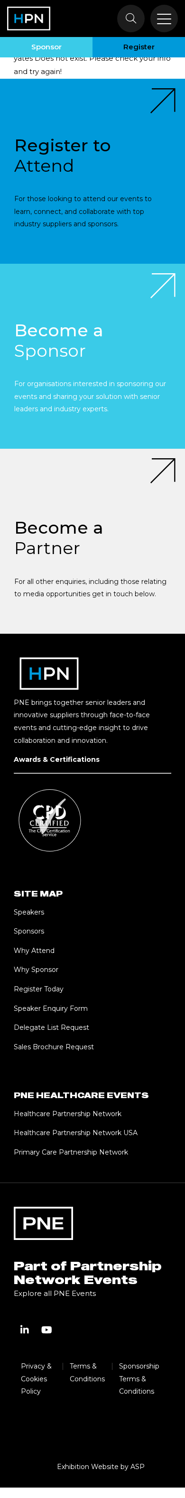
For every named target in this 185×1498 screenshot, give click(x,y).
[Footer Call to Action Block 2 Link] (92, 356)
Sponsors (29, 931)
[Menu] (164, 18)
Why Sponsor (36, 969)
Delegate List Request (51, 1027)
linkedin (25, 1330)
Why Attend (34, 950)
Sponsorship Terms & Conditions (139, 1379)
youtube (46, 1330)
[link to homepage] (28, 18)
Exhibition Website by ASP (101, 1466)
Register (139, 46)
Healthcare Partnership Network (68, 1114)
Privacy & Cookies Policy (36, 1379)
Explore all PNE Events (55, 1293)
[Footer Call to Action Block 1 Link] (92, 171)
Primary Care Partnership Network (71, 1152)
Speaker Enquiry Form (51, 1008)
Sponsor (46, 46)
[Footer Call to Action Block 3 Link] (92, 541)
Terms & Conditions (87, 1372)
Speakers (29, 912)
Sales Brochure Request (54, 1047)
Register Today (39, 989)
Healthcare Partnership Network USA (76, 1132)
